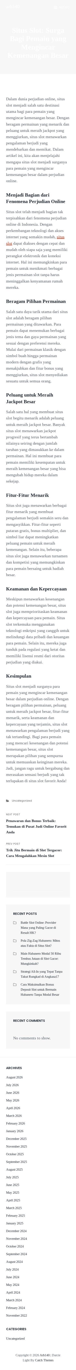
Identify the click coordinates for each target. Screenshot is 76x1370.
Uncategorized (22, 801)
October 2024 (15, 1246)
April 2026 (13, 1108)
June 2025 (12, 1185)
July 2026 (12, 1085)
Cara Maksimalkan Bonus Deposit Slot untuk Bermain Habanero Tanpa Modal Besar (40, 989)
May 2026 (12, 1100)
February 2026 (15, 1123)
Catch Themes (44, 1360)
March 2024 (14, 1300)
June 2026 (12, 1092)
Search (58, 887)
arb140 (13, 6)
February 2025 (15, 1215)
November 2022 (16, 1315)
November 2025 (16, 1146)
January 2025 (14, 1223)
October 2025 (15, 1154)
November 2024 (16, 1238)
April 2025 (13, 1200)
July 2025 (12, 1177)
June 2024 (12, 1277)
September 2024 (16, 1254)
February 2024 (15, 1308)
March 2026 (14, 1115)
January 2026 (14, 1131)
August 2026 (14, 1077)
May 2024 (12, 1284)
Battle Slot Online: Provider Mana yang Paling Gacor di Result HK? (38, 927)
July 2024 (12, 1269)
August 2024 (14, 1261)
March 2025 (14, 1208)
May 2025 (12, 1192)
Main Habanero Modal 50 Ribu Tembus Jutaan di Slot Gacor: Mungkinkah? (41, 958)
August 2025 (14, 1169)
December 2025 (16, 1138)
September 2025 (16, 1162)
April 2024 (13, 1292)
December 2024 (16, 1231)
